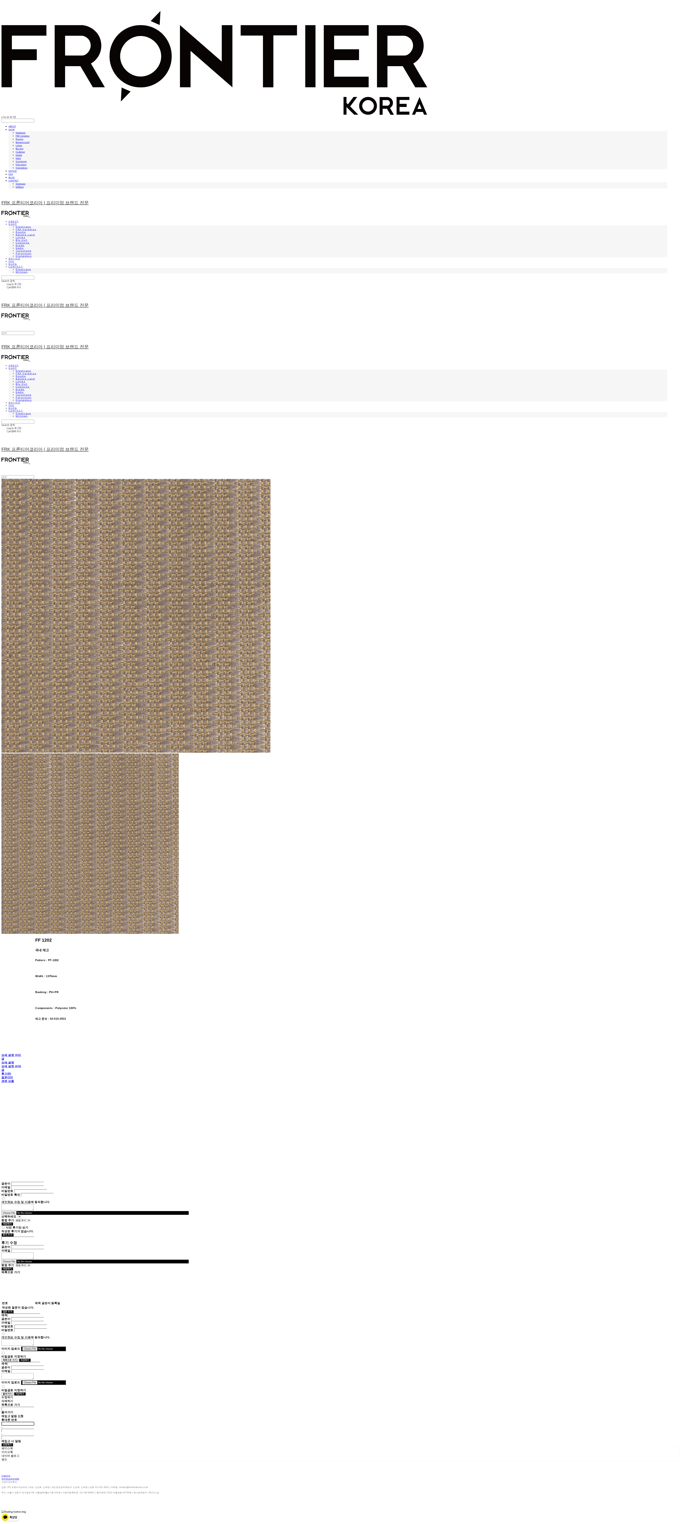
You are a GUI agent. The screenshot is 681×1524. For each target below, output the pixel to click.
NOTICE (13, 171)
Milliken (20, 187)
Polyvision (21, 164)
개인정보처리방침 (10, 1479)
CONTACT (14, 180)
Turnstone (21, 161)
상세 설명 (7, 1062)
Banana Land (22, 142)
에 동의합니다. (25, 1201)
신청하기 (7, 1445)
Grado (19, 155)
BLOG (12, 177)
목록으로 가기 (10, 1360)
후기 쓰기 (7, 1235)
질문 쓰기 (7, 1312)
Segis (18, 158)
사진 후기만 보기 (17, 1227)
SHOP (12, 129)
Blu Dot (19, 148)
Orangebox (21, 167)
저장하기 (7, 1224)
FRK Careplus (22, 135)
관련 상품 (7, 1081)
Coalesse (20, 151)
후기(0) (6, 1073)
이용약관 (5, 1476)
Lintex (19, 145)
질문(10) (7, 1077)
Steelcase (20, 132)
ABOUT (12, 126)
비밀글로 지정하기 (13, 1356)
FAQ (11, 174)
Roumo (19, 139)
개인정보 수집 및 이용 (16, 1201)
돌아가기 (7, 1394)
